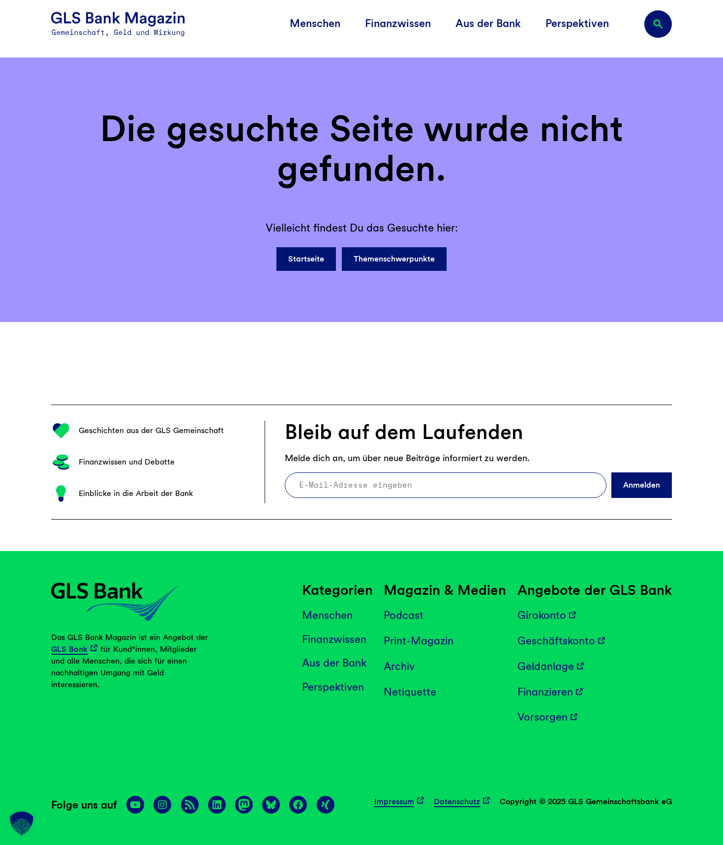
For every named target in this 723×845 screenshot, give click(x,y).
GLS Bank (69, 649)
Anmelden (641, 485)
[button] (21, 823)
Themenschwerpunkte (394, 258)
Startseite (306, 258)
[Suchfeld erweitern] (658, 24)
